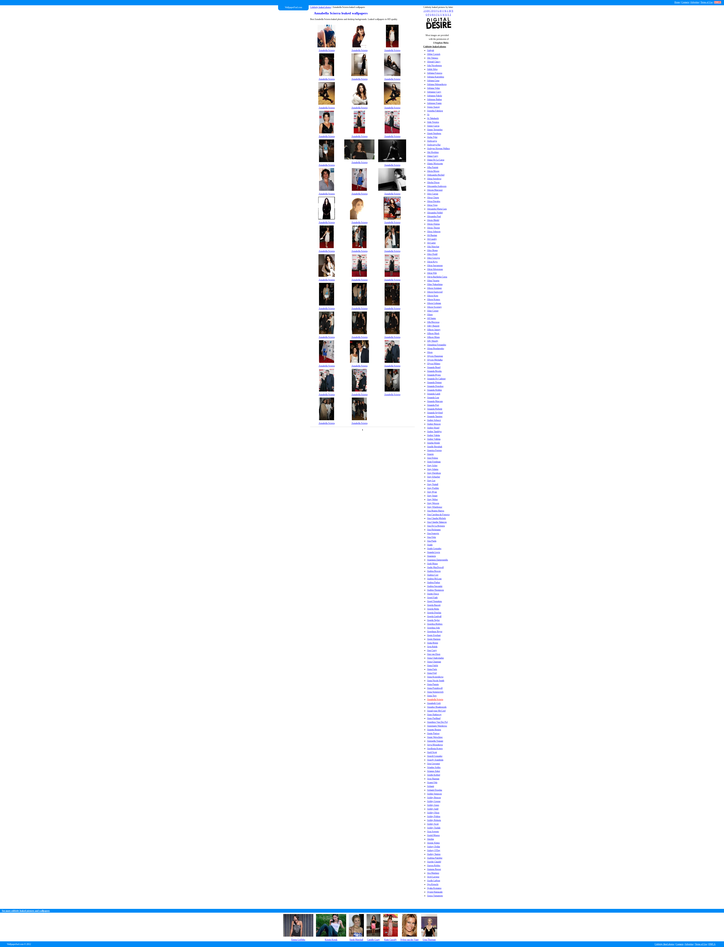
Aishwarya (432, 141)
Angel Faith (432, 597)
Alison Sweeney (434, 307)
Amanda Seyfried (435, 412)
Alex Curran (432, 193)
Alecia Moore (433, 171)
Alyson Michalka (435, 359)
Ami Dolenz (432, 458)
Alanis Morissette (435, 163)
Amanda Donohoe (435, 386)
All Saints (431, 318)
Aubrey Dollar (433, 846)
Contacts (685, 2)
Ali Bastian (432, 235)
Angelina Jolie (433, 627)
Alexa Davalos (433, 201)
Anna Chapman (434, 661)
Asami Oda (432, 782)
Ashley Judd (432, 809)
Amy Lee (431, 480)
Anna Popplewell (435, 688)
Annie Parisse (433, 733)
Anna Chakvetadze (435, 658)
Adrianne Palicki (434, 95)
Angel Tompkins (434, 601)
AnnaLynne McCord (436, 710)
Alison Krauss (433, 299)
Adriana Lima (433, 80)
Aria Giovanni (433, 763)
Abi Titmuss (432, 58)
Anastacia (431, 556)
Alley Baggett (433, 326)
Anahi (430, 544)
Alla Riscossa (433, 322)
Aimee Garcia (433, 126)
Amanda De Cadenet (436, 378)
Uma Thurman (429, 939)
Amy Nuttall (432, 484)
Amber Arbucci (434, 420)
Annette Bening (434, 729)
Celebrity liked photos (664, 944)
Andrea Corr (432, 575)
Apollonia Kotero (435, 748)
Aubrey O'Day (433, 850)
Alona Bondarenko (435, 348)
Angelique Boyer (434, 631)
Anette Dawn (433, 593)
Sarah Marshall (356, 939)
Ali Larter (431, 243)
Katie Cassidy (390, 939)
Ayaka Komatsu (434, 888)
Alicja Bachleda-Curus (437, 276)
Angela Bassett (433, 605)
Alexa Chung (433, 197)
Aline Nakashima (435, 284)
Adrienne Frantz (434, 103)
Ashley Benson (434, 797)
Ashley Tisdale (433, 827)
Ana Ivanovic (433, 533)
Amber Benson (434, 424)
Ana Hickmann (434, 529)
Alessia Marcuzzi (435, 190)
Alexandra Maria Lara (437, 209)
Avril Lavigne (433, 876)
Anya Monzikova (435, 744)
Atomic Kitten (433, 843)
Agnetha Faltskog (435, 110)
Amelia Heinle (433, 443)
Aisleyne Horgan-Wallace (438, 148)
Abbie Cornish (433, 54)
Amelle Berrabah (434, 446)
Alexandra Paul (434, 216)
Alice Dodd (432, 254)
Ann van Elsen (433, 654)
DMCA (717, 2)
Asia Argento (433, 831)
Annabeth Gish (434, 703)
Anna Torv (432, 695)
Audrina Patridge (434, 858)
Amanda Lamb (433, 393)
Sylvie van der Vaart (409, 939)
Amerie (430, 454)
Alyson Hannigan (435, 356)
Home (677, 2)
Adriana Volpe (433, 88)
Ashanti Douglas (434, 790)
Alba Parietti (432, 167)
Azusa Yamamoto (435, 895)
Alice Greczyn (433, 258)
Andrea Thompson (435, 590)
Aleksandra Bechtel (435, 175)
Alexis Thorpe (433, 227)
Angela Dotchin (434, 612)
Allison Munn (433, 337)
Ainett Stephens (434, 133)
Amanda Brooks (434, 371)
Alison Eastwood (435, 292)
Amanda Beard (433, 367)
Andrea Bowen (434, 571)
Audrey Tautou (433, 854)
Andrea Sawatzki (434, 586)
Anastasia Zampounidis (437, 560)
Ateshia (430, 839)
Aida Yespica (433, 122)
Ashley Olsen (433, 812)
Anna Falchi (432, 665)
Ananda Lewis (433, 552)
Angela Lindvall (434, 616)
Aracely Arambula (435, 760)
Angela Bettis (433, 609)
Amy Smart (432, 495)
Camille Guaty (373, 939)
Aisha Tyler (432, 137)
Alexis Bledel (433, 220)
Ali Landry (432, 239)
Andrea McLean (434, 578)
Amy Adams (432, 469)
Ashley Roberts (434, 820)
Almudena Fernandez (436, 344)
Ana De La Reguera (436, 526)
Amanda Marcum (435, 401)
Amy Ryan (432, 492)
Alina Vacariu (433, 280)
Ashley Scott (433, 824)
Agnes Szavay (433, 107)
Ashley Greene (433, 801)
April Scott (432, 752)
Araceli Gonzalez (434, 756)
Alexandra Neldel (435, 212)
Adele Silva (432, 69)
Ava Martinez (433, 873)
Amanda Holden (434, 390)
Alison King (432, 295)
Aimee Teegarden (435, 129)
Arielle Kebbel (433, 775)
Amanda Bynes (434, 375)
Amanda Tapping (434, 416)
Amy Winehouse (434, 507)
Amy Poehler (433, 488)
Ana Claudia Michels (436, 518)
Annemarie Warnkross (437, 726)
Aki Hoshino (433, 152)
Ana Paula (431, 541)
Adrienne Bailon (434, 99)
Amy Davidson (434, 473)
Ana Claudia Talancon (437, 522)
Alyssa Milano (433, 363)
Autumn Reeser (434, 869)
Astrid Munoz (433, 835)
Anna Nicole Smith (435, 680)
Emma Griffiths (298, 939)
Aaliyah (430, 50)
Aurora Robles (433, 865)
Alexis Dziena (433, 224)
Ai (428, 114)
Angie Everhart (434, 635)
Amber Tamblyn (434, 431)
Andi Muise (432, 563)
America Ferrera (434, 450)
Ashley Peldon (433, 816)
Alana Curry (432, 156)
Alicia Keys (432, 261)
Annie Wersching (435, 737)
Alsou (430, 352)
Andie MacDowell (435, 567)
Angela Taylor (433, 620)
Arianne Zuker (433, 771)
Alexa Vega (432, 205)
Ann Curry (432, 650)
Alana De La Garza (435, 159)
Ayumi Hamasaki (435, 892)
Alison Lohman (434, 303)
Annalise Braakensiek (436, 707)
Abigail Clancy (433, 61)
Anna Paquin (433, 684)
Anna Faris (432, 669)
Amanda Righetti (434, 409)
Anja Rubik (432, 646)
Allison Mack (433, 333)
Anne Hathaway (434, 714)
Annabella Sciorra (435, 699)
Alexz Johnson (433, 231)
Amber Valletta (433, 439)
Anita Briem (432, 643)
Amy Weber (432, 499)
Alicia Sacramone (435, 265)
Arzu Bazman (433, 778)
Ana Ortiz (431, 537)
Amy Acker (432, 465)
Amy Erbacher (433, 476)
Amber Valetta (433, 435)
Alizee (430, 314)
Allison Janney (433, 329)
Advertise (694, 2)
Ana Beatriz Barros (435, 510)
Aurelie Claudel (434, 861)
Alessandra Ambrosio (436, 186)
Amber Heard (433, 427)
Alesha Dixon (433, 182)
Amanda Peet (433, 405)
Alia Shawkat (433, 246)
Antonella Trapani (435, 741)
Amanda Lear (433, 397)
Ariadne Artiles (434, 767)
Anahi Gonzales (434, 548)
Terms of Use (707, 2)
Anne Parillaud (433, 718)
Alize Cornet (432, 310)
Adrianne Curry (434, 92)
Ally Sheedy (432, 341)
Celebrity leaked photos (320, 7)
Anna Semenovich (435, 692)
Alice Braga (432, 250)
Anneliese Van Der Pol (437, 722)
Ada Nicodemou (434, 65)
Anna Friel (432, 673)
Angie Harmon (433, 639)
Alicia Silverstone (435, 269)
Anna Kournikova (435, 676)
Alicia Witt (432, 273)
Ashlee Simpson (434, 793)
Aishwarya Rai (433, 144)
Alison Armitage (434, 288)
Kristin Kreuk (331, 939)
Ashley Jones (433, 805)
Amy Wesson (433, 503)
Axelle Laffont (433, 880)
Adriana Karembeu (435, 76)
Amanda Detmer (434, 382)
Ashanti (430, 786)
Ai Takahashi (433, 118)
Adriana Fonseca (434, 73)
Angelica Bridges (435, 624)
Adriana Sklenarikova (436, 84)
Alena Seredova (434, 178)
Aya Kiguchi (432, 884)
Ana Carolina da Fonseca (438, 514)
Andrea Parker (433, 582)
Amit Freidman (434, 461)
